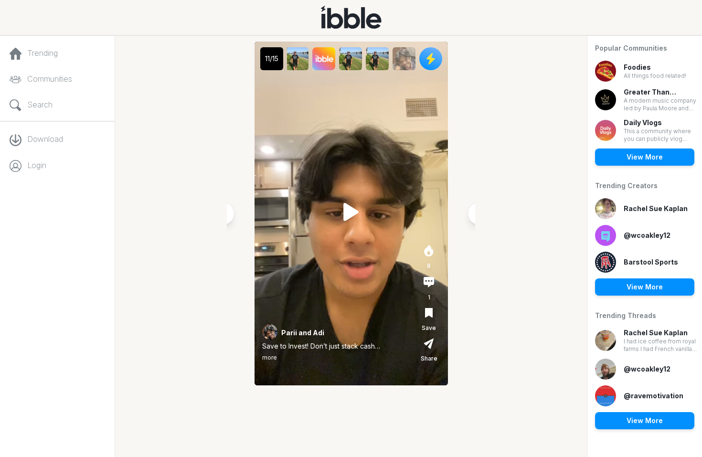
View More (645, 157)
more (269, 357)
